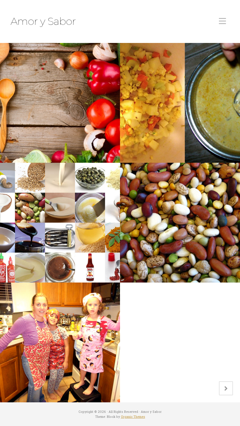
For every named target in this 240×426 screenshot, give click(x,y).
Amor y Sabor (43, 21)
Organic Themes (133, 417)
